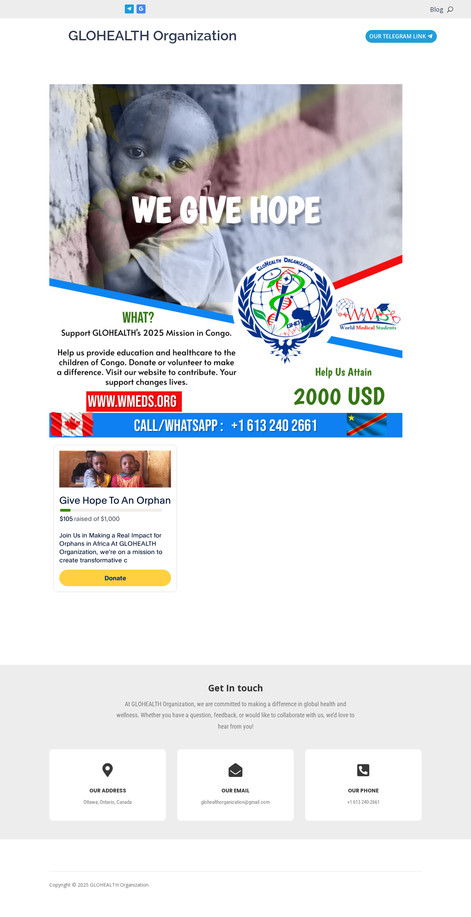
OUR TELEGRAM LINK (397, 36)
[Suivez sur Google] (141, 8)
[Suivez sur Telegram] (129, 8)
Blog (436, 10)
